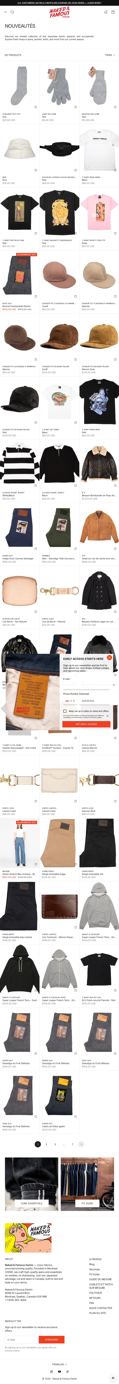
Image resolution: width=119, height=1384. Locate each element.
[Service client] (113, 1378)
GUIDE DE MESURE (100, 1279)
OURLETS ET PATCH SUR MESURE (101, 1286)
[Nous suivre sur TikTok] (67, 1371)
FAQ (91, 1302)
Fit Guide (94, 1274)
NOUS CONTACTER (100, 1308)
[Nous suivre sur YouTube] (59, 1371)
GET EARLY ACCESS (86, 724)
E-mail (66, 679)
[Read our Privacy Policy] (108, 716)
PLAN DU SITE (97, 1313)
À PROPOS (95, 1259)
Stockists (94, 1269)
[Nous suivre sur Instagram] (51, 1371)
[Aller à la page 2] (81, 1144)
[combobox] (70, 701)
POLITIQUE (95, 1292)
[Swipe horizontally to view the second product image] (20, 149)
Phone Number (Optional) (76, 693)
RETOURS (95, 1297)
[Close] (109, 657)
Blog (92, 1264)
